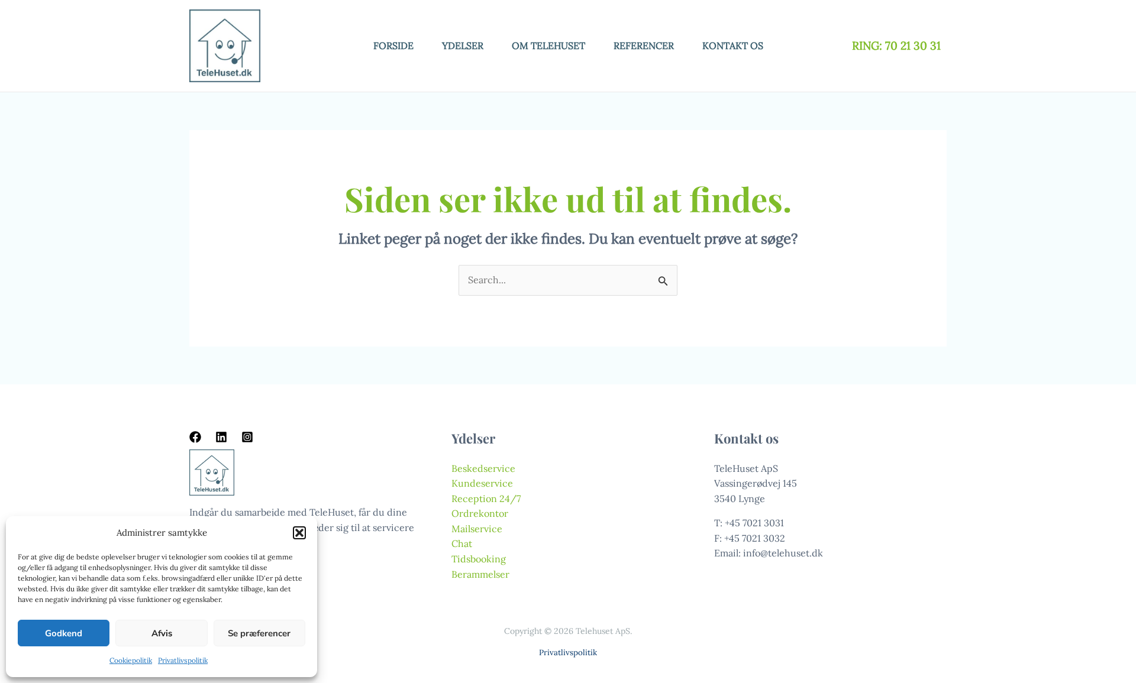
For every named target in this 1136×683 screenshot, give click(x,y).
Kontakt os (732, 45)
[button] (299, 533)
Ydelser (462, 45)
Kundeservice (482, 483)
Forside (393, 45)
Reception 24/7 (486, 498)
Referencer (644, 45)
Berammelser (480, 574)
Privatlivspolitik (183, 660)
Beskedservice (483, 468)
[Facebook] (195, 437)
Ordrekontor (479, 513)
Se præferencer (259, 633)
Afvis (161, 633)
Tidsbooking (478, 559)
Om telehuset (548, 45)
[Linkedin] (221, 437)
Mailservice (476, 529)
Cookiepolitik (130, 660)
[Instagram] (247, 437)
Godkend (63, 633)
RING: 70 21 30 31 (898, 45)
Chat (461, 543)
